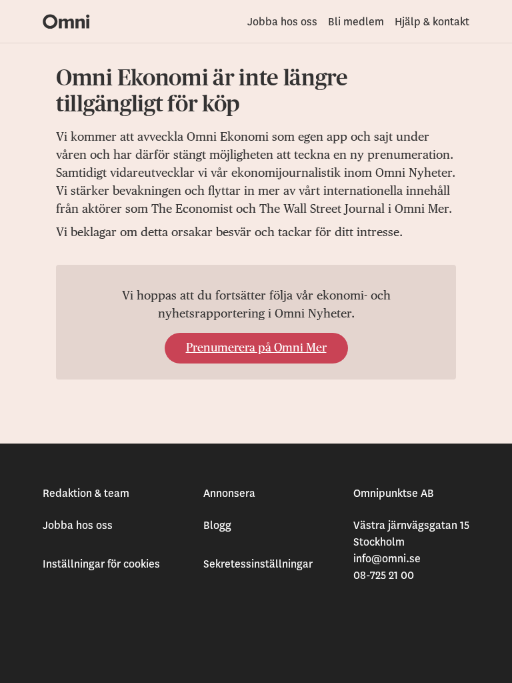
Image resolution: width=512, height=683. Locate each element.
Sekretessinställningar (258, 564)
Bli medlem (356, 22)
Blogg (217, 525)
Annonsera (229, 493)
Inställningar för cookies (101, 564)
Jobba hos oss (282, 22)
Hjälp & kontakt (432, 22)
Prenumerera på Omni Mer (256, 348)
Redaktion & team (86, 493)
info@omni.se (387, 559)
